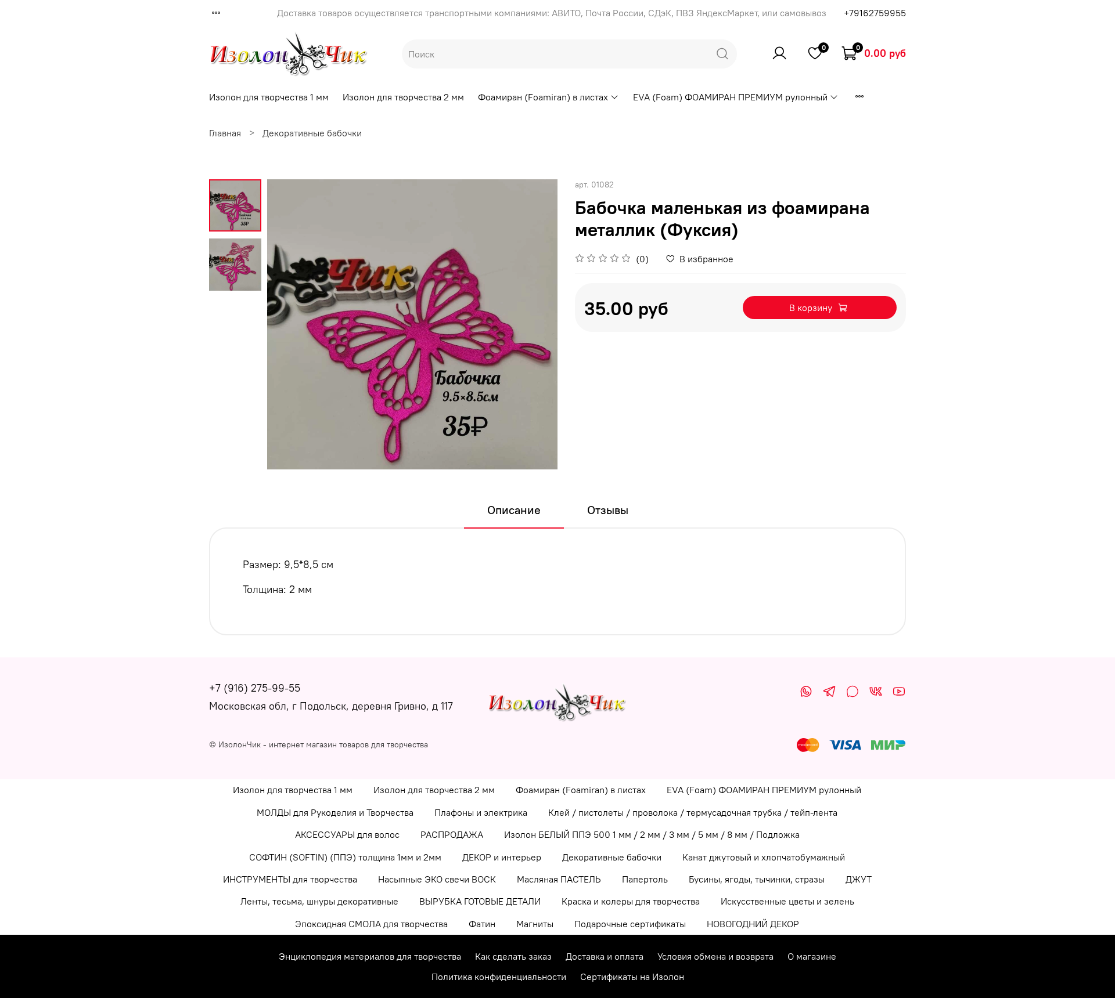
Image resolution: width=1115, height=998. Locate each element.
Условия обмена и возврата (715, 956)
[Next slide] (534, 324)
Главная (225, 133)
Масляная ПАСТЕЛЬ (559, 879)
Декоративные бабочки (312, 133)
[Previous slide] (290, 324)
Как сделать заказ (513, 956)
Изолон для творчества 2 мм (403, 97)
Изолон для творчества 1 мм (269, 97)
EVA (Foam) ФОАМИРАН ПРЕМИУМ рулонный (730, 97)
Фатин (482, 924)
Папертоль (645, 879)
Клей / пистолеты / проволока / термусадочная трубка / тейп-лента (692, 812)
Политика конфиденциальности (498, 976)
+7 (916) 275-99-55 (254, 688)
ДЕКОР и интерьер (501, 857)
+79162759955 (875, 13)
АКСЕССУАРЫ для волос (347, 834)
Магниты (534, 924)
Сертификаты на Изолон (632, 976)
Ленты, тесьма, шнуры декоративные (319, 901)
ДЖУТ (859, 879)
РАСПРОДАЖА (451, 834)
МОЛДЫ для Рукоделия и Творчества (335, 812)
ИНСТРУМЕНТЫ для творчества (290, 879)
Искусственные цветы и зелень (787, 901)
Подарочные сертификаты (630, 924)
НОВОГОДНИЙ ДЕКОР (753, 924)
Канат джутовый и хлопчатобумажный (763, 857)
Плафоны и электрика (480, 812)
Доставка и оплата (604, 956)
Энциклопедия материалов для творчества (370, 956)
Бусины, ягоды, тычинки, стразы (757, 879)
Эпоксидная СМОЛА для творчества (371, 924)
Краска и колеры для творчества (631, 901)
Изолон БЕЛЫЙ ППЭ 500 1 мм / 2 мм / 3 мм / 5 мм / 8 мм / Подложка (652, 834)
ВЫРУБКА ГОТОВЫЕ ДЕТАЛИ (480, 901)
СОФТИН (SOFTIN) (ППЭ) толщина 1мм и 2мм (345, 857)
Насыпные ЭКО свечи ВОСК (437, 879)
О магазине (811, 956)
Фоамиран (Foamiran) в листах (543, 97)
